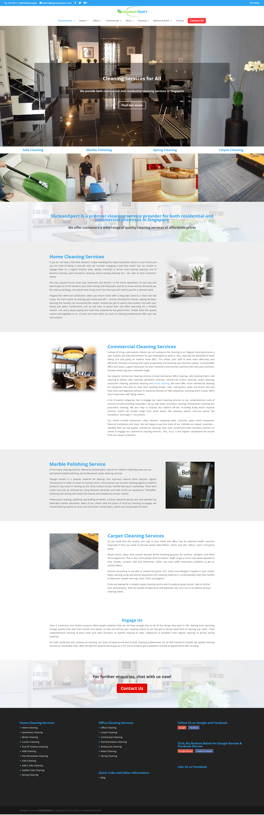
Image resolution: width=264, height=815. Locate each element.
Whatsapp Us (133, 423)
